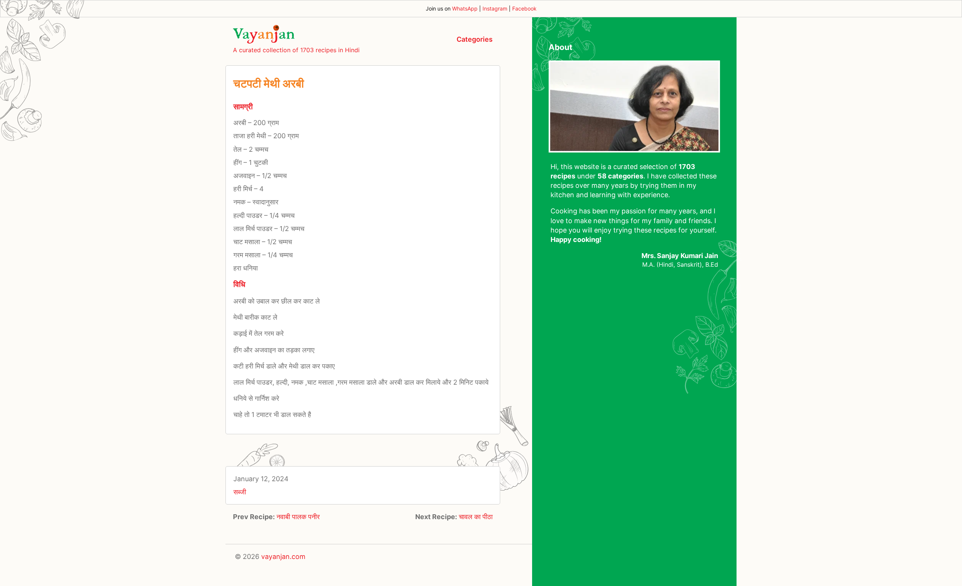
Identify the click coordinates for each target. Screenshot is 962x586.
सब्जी (239, 492)
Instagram (495, 8)
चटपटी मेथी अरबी (268, 83)
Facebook (524, 8)
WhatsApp (465, 8)
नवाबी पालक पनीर (298, 517)
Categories (475, 39)
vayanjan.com (283, 556)
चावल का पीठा (476, 517)
